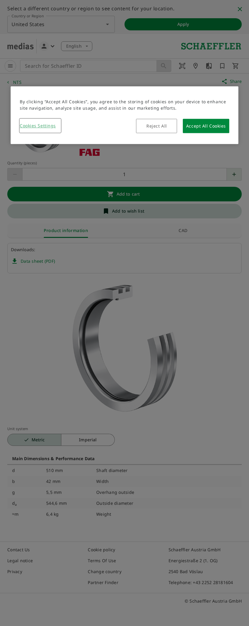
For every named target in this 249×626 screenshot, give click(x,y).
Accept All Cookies (206, 126)
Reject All (156, 126)
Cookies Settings (38, 125)
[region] (124, 115)
